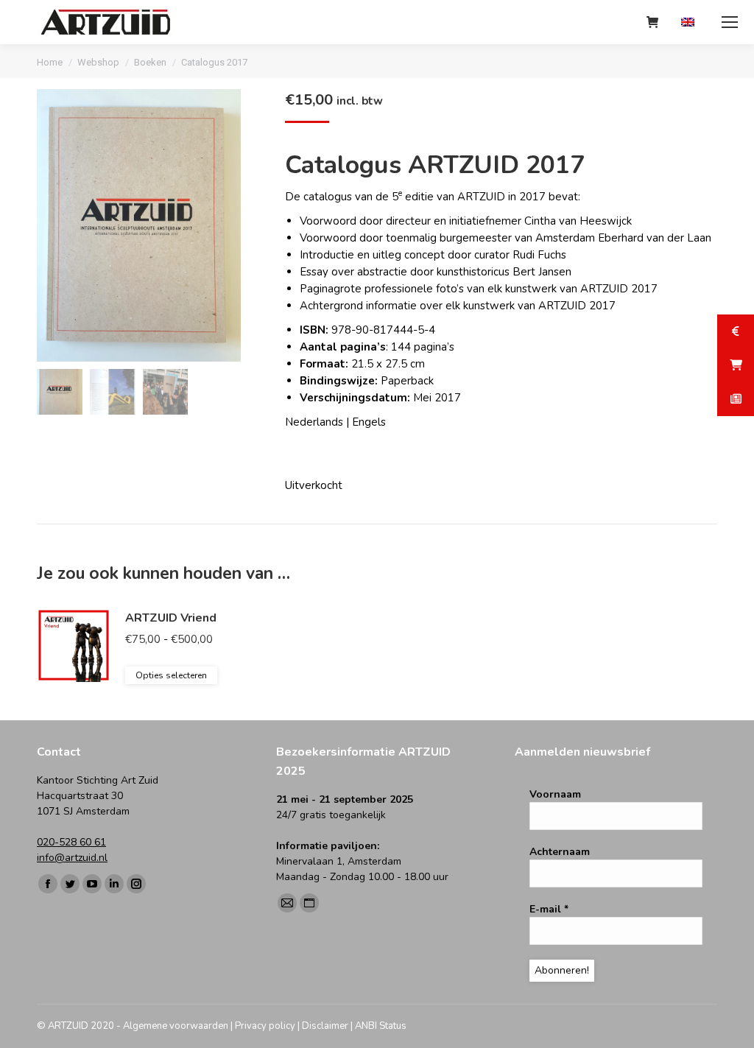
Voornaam (555, 794)
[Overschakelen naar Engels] (689, 22)
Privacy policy (265, 1026)
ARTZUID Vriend (170, 618)
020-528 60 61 (71, 842)
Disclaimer (325, 1026)
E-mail (548, 909)
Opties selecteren (171, 675)
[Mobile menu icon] (729, 22)
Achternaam (559, 852)
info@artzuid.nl (72, 858)
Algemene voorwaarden (175, 1026)
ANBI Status (380, 1026)
